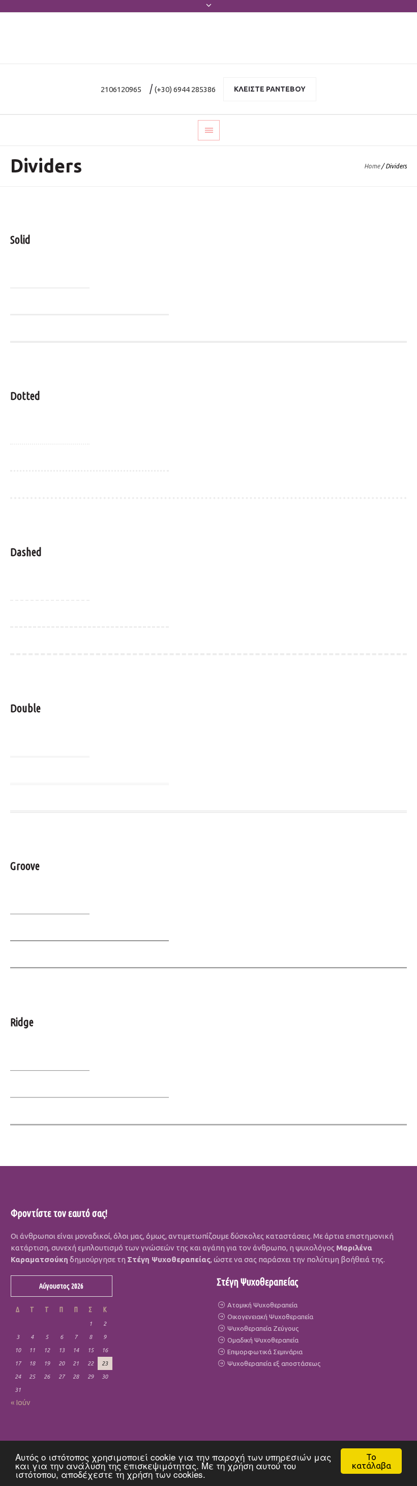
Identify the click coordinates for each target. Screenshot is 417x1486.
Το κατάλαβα (371, 1461)
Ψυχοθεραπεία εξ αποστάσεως (273, 1363)
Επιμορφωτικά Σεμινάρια (264, 1351)
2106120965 (121, 89)
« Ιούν (21, 1402)
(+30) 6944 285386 (185, 89)
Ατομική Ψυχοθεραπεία (261, 1304)
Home (372, 166)
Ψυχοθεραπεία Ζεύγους (262, 1328)
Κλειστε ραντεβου (270, 89)
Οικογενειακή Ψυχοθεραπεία (269, 1316)
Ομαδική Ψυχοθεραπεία (262, 1340)
